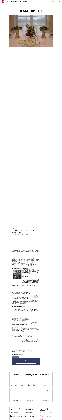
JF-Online (41, 412)
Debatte (14, 1)
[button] (47, 1)
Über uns (24, 1)
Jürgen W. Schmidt (45, 400)
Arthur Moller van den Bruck (30, 400)
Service (27, 1)
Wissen (17, 1)
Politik (7, 1)
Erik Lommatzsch (15, 399)
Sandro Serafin (44, 385)
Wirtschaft (11, 1)
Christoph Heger (30, 384)
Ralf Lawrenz (11, 385)
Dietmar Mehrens (41, 419)
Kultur (20, 1)
